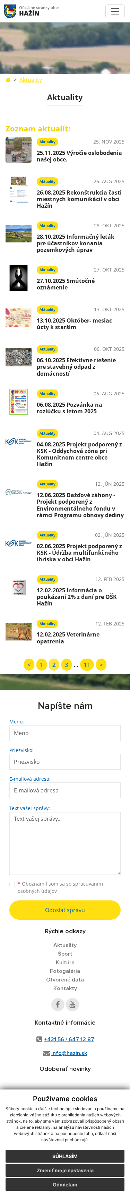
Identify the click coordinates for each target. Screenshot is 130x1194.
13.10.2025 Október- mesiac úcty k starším (74, 324)
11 (87, 665)
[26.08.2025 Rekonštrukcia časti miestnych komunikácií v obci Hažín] (19, 192)
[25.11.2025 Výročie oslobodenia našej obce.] (19, 150)
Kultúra (65, 962)
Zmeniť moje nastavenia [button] (65, 1170)
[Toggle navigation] (115, 11)
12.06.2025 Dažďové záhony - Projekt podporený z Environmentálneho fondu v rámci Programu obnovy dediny (80, 505)
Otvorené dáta (65, 980)
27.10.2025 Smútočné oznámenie (66, 284)
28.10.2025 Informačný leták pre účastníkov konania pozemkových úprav (75, 243)
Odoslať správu (65, 910)
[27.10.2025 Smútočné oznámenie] (19, 278)
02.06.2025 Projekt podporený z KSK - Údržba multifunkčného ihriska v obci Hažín (79, 552)
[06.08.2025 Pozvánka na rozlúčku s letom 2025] (19, 402)
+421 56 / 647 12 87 (69, 1039)
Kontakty (65, 988)
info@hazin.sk (69, 1053)
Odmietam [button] (65, 1184)
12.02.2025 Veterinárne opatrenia (68, 638)
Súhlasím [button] (65, 1156)
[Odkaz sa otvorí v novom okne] (57, 1004)
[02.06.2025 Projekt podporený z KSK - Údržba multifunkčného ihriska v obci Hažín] (19, 545)
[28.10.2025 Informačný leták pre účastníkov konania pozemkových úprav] (19, 236)
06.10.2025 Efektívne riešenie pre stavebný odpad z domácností (76, 366)
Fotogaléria (65, 971)
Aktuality (30, 79)
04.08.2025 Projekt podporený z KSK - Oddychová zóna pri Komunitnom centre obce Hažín (79, 454)
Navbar (16, 11)
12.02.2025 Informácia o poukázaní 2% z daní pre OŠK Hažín (77, 596)
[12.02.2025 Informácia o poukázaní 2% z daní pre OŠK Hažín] (19, 589)
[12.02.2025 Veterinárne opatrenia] (19, 632)
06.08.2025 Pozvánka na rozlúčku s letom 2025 (69, 408)
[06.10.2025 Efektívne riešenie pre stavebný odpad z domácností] (19, 359)
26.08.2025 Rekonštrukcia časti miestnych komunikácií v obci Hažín (79, 199)
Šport (65, 954)
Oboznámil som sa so (60, 887)
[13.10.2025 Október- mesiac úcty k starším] (19, 317)
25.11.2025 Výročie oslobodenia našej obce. (79, 156)
